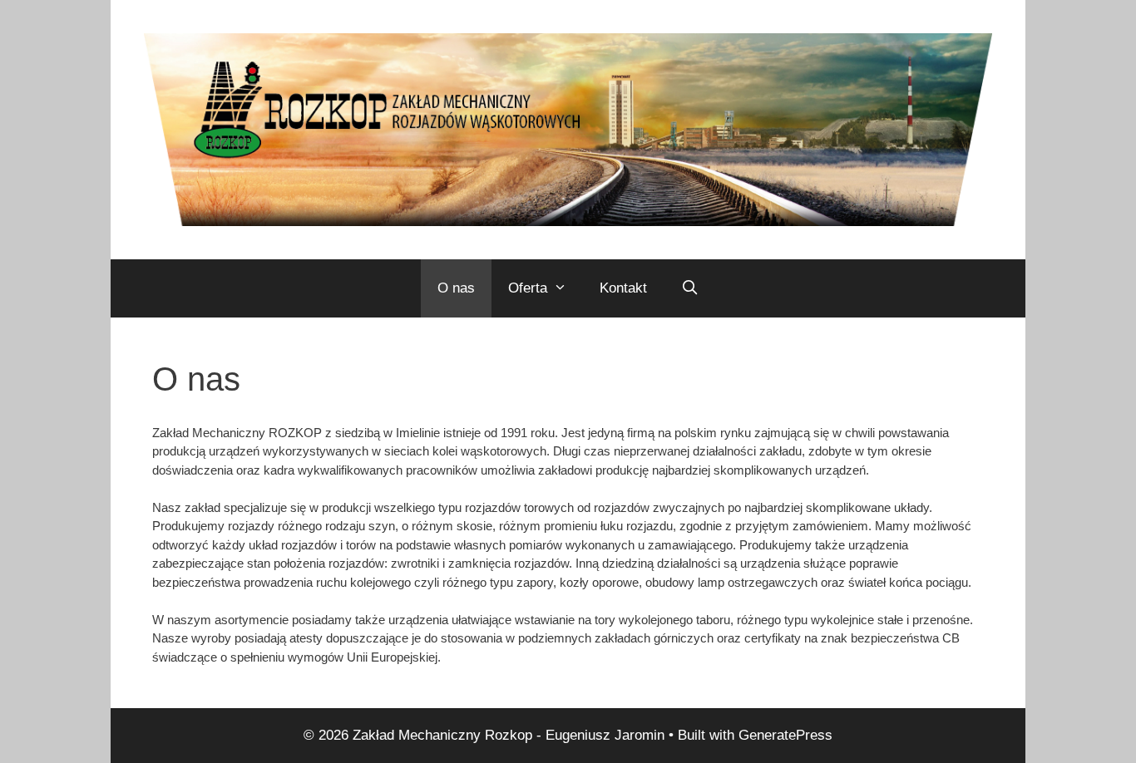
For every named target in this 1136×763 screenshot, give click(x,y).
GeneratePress (785, 735)
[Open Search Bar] (689, 288)
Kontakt (623, 288)
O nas (456, 288)
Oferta (527, 288)
